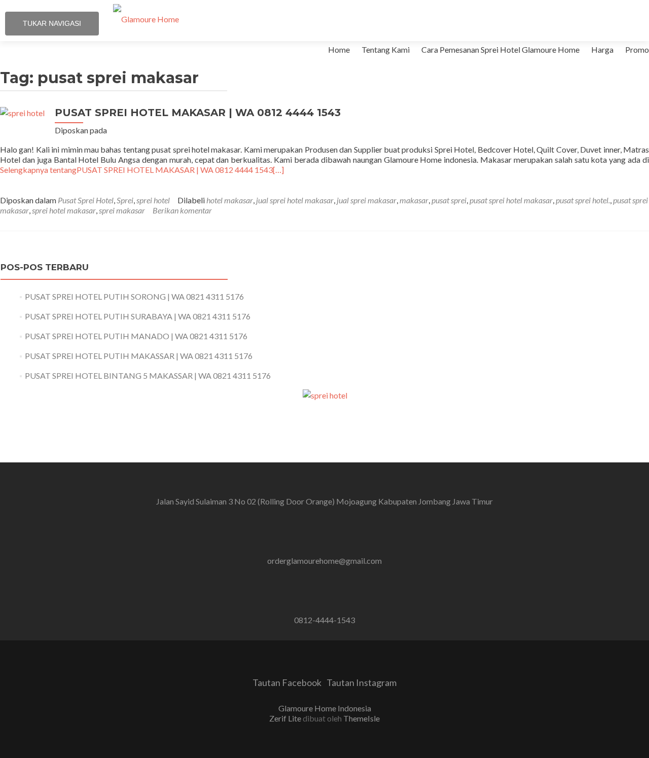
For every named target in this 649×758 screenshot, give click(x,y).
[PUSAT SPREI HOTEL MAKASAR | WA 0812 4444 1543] (22, 113)
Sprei (125, 200)
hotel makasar (229, 200)
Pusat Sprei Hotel (86, 200)
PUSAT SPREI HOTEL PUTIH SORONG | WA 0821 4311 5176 (134, 296)
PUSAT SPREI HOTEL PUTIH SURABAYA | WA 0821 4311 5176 (137, 316)
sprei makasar (122, 210)
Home (339, 49)
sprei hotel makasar (64, 210)
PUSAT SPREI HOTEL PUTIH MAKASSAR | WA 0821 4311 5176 (139, 355)
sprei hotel (153, 200)
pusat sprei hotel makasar (511, 200)
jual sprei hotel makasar (295, 200)
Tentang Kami (386, 49)
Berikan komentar (182, 210)
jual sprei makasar (366, 200)
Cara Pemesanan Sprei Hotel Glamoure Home (500, 49)
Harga (602, 49)
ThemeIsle (361, 718)
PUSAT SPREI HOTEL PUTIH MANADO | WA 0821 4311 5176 (136, 336)
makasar (414, 200)
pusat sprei (448, 200)
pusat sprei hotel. (583, 200)
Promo (637, 49)
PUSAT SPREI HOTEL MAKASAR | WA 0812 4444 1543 (198, 112)
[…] (142, 169)
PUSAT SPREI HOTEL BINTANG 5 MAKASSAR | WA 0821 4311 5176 (148, 375)
